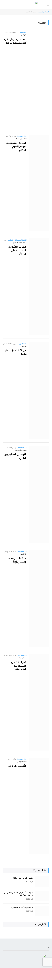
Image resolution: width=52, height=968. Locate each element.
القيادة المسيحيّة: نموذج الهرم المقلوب (16, 146)
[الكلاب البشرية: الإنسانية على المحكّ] (39, 286)
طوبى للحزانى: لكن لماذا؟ (23, 878)
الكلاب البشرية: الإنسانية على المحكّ (17, 250)
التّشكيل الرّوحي (17, 765)
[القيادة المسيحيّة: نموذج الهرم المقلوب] (39, 183)
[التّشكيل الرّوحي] (39, 806)
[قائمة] (47, 5)
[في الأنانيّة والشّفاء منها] (39, 390)
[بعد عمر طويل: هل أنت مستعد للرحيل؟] (39, 79)
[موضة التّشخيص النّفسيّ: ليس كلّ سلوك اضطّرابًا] (42, 896)
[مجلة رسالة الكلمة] (26, 4)
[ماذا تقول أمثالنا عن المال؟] (42, 911)
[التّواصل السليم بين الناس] (39, 494)
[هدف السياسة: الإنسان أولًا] (39, 598)
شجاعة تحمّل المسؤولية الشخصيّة (19, 666)
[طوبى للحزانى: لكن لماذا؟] (42, 881)
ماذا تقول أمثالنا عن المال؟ (22, 907)
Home (33, 12)
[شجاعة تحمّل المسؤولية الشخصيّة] (39, 702)
